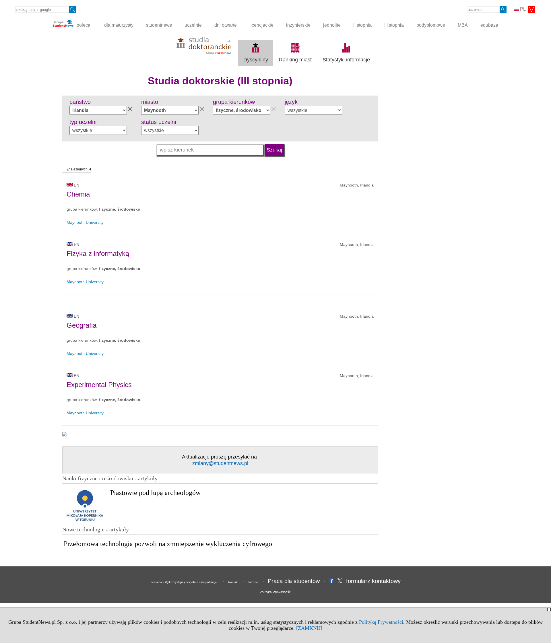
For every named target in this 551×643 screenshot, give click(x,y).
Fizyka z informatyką (98, 253)
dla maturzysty (118, 25)
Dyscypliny (255, 60)
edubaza (489, 25)
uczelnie (193, 25)
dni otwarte (225, 25)
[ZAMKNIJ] (309, 628)
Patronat (253, 582)
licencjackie (261, 25)
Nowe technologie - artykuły (95, 529)
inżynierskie (298, 25)
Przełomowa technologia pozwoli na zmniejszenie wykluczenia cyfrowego (168, 543)
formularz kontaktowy (373, 581)
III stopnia (394, 25)
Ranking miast (295, 60)
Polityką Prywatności (381, 622)
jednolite (332, 25)
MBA (463, 25)
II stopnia (362, 25)
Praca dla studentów (294, 581)
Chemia (78, 194)
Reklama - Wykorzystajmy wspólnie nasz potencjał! (184, 582)
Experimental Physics (99, 384)
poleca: (83, 25)
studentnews (159, 25)
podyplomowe (430, 25)
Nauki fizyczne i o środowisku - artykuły (110, 478)
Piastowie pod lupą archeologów (155, 492)
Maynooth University (85, 222)
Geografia (81, 325)
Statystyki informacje (346, 60)
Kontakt (233, 582)
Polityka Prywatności (275, 592)
